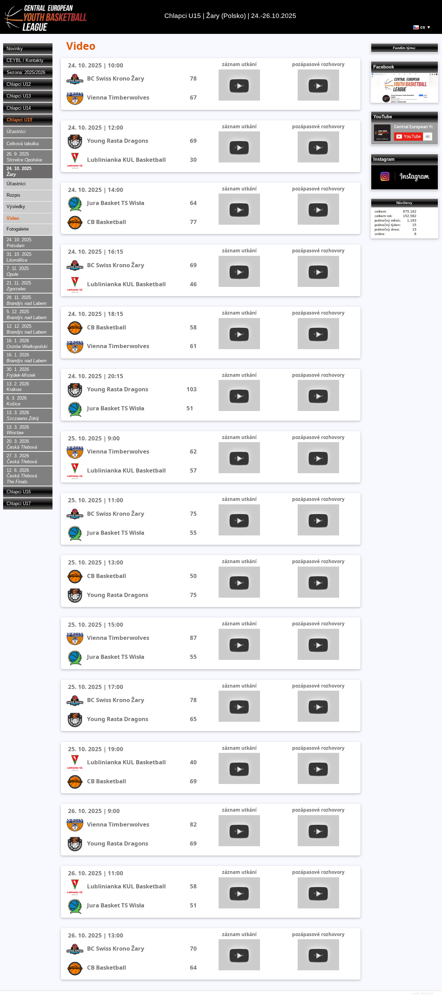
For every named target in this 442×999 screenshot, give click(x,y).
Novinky (15, 48)
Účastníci (16, 131)
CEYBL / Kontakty (25, 60)
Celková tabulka (23, 143)
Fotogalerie (18, 229)
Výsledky (16, 206)
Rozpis (13, 195)
